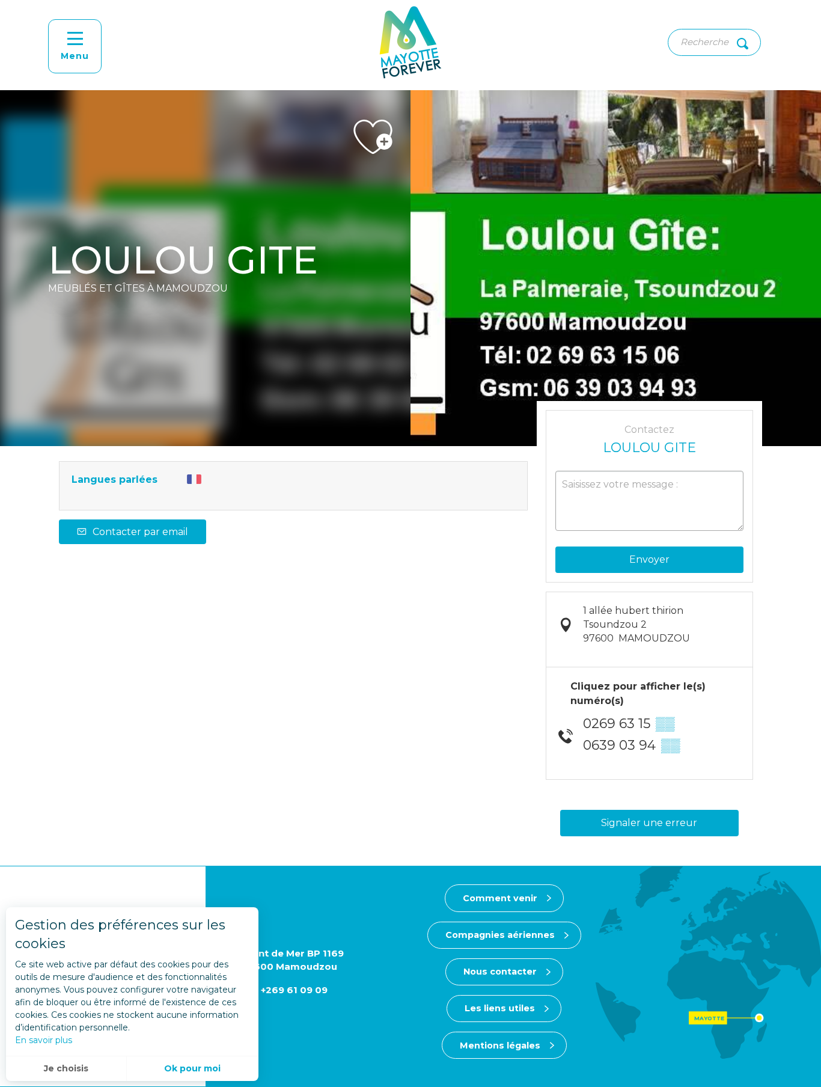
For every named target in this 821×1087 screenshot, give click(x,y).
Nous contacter (500, 971)
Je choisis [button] (66, 1068)
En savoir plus (43, 1040)
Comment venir (500, 898)
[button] (714, 42)
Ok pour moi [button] (192, 1068)
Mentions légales (500, 1045)
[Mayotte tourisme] (410, 42)
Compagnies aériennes (500, 934)
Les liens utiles (500, 1008)
